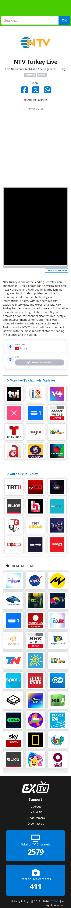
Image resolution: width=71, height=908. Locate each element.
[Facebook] (25, 90)
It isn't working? (56, 270)
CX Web (54, 901)
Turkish (41, 74)
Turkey (23, 348)
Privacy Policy (19, 901)
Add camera (37, 818)
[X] (36, 90)
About (37, 806)
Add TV (37, 812)
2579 (36, 852)
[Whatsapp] (47, 90)
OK (64, 20)
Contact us (37, 823)
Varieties (30, 74)
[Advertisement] (35, 146)
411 (35, 886)
